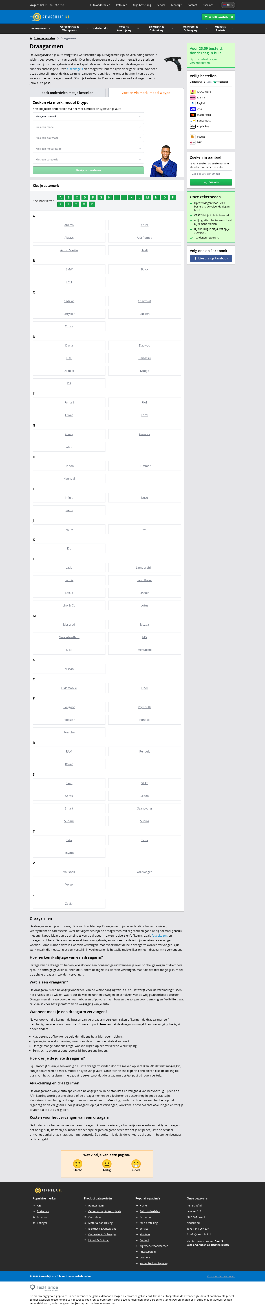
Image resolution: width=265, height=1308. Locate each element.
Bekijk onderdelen (88, 170)
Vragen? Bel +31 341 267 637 (47, 5)
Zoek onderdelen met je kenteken (67, 93)
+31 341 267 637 (199, 1228)
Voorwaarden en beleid (221, 1276)
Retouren (121, 5)
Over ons (208, 5)
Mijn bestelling (142, 5)
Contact (192, 5)
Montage (176, 5)
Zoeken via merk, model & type (146, 93)
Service (161, 5)
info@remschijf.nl (200, 1234)
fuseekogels (75, 69)
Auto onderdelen (100, 5)
